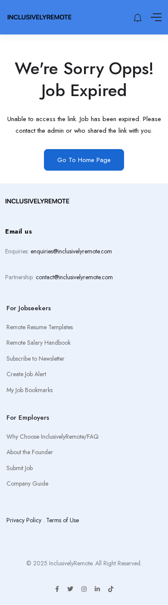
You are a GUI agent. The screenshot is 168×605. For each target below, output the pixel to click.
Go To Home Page (84, 160)
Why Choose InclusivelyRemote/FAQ (52, 436)
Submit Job (19, 468)
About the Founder (29, 452)
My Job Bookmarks (29, 390)
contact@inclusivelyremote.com (74, 277)
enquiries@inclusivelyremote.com (71, 251)
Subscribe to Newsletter (35, 358)
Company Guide (27, 483)
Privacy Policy (23, 520)
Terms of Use (62, 520)
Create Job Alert (26, 374)
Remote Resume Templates (39, 327)
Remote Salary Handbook (38, 342)
